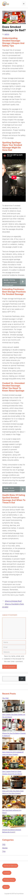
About (6, 887)
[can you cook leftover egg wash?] (14, 802)
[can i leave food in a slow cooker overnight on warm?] (14, 763)
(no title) (5, 698)
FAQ (3, 844)
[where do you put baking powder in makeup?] (13, 725)
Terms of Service (10, 866)
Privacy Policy (9, 880)
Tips (3, 851)
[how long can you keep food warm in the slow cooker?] (14, 783)
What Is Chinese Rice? (13, 601)
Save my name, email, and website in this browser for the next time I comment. (14, 658)
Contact (7, 873)
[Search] (22, 678)
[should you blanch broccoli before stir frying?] (14, 821)
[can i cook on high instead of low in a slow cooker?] (13, 744)
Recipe (4, 848)
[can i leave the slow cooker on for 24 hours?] (13, 706)
